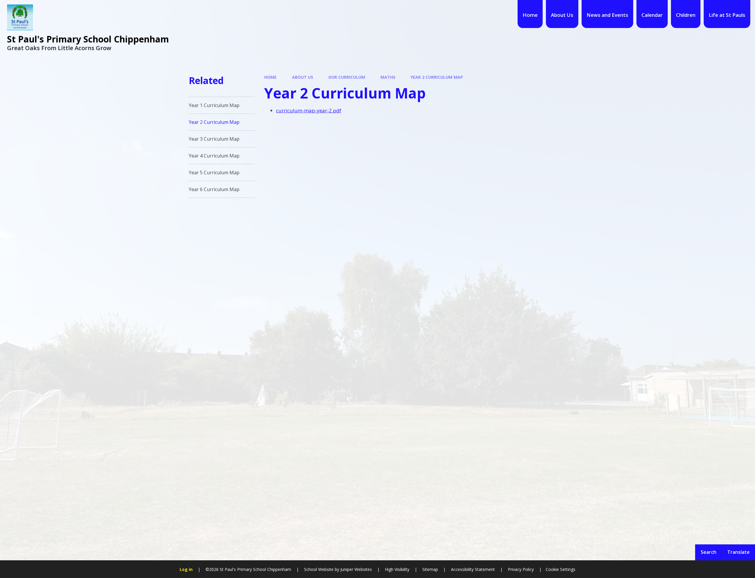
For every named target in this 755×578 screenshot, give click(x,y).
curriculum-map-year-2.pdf (308, 110)
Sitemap (430, 569)
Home (270, 77)
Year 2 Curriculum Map (437, 77)
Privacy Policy (521, 569)
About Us (302, 77)
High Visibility (397, 569)
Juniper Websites (355, 569)
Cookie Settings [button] (560, 569)
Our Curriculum (346, 77)
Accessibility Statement (473, 569)
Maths (387, 77)
